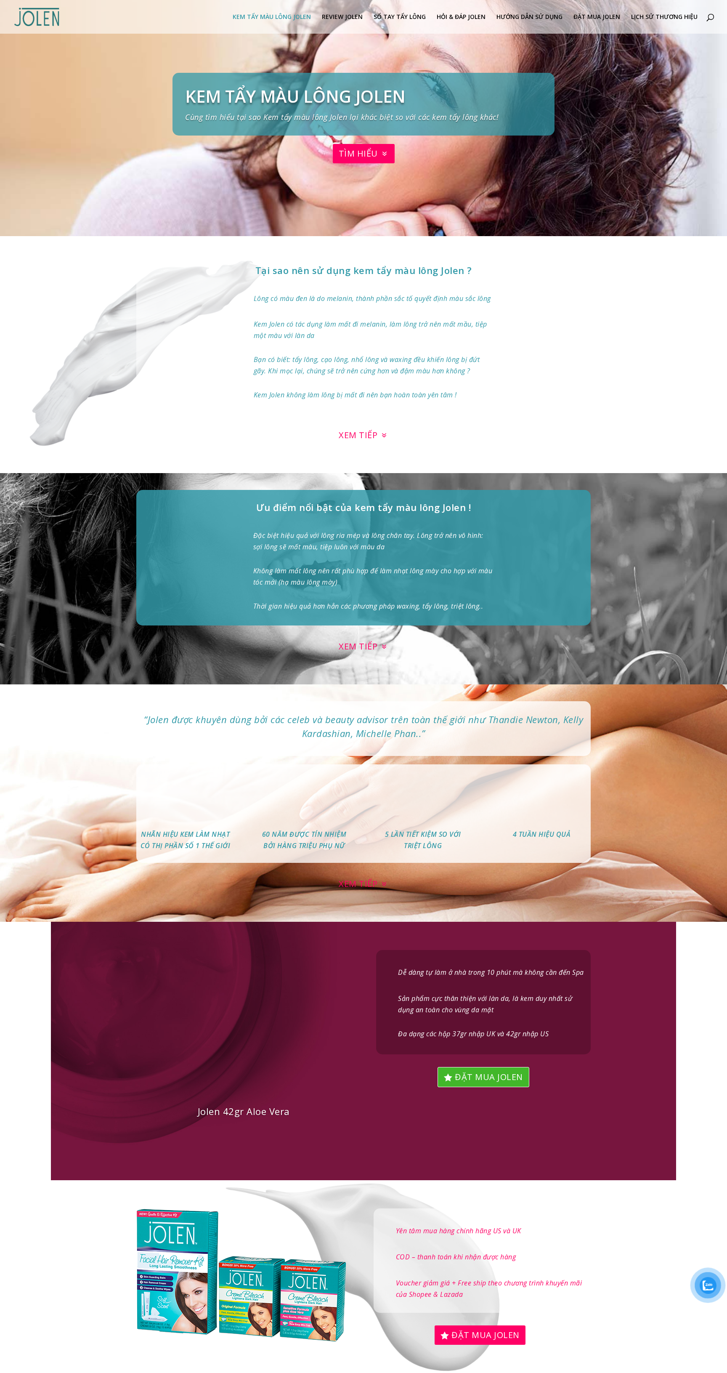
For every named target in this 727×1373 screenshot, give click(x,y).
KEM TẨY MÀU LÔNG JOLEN (272, 17)
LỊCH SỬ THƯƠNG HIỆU (664, 17)
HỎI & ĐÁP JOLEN (461, 17)
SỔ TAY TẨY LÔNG (400, 17)
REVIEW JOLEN (342, 17)
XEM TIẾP (358, 435)
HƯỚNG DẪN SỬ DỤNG (529, 17)
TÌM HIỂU (358, 153)
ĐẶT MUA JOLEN (596, 17)
